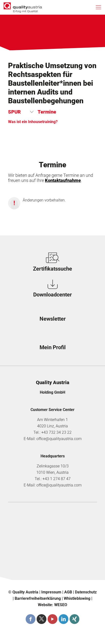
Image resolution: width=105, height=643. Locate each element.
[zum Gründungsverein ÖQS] (52, 551)
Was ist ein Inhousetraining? (33, 121)
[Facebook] (30, 619)
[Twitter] (41, 619)
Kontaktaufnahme (63, 180)
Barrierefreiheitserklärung (38, 598)
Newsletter (53, 319)
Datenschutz (86, 592)
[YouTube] (52, 619)
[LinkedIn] (63, 619)
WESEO (60, 604)
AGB (68, 592)
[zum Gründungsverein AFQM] (52, 517)
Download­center (52, 295)
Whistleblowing (77, 598)
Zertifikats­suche (52, 269)
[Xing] (74, 619)
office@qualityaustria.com (59, 438)
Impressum (51, 592)
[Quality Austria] (23, 7)
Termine (47, 112)
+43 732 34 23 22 (56, 432)
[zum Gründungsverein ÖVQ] (52, 568)
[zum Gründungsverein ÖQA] (52, 534)
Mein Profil (53, 347)
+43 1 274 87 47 (56, 478)
